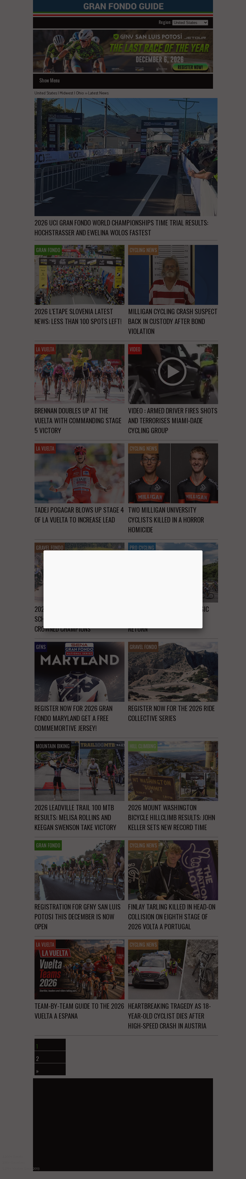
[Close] (202, 550)
